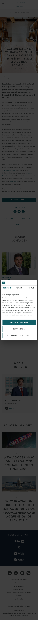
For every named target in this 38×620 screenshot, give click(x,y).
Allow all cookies (19, 322)
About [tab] (31, 288)
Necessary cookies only (19, 335)
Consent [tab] (7, 288)
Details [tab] (19, 288)
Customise (18, 329)
